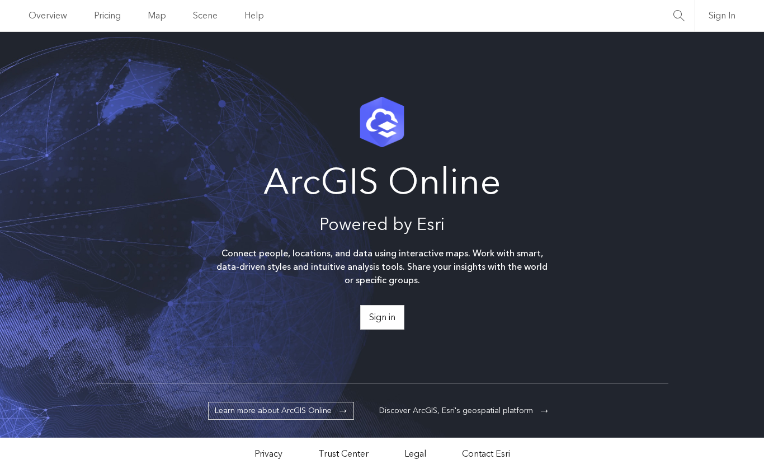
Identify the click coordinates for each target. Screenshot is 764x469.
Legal (415, 454)
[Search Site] (679, 15)
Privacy (268, 454)
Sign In (722, 16)
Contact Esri (486, 454)
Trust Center (343, 454)
